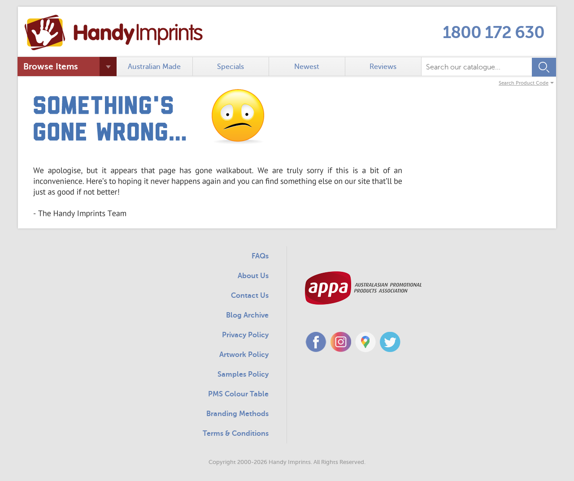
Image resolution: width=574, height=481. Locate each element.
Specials (230, 67)
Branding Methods (237, 414)
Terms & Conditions (236, 433)
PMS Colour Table (238, 394)
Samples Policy (243, 374)
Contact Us (250, 296)
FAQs (260, 256)
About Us (253, 276)
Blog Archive (247, 315)
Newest (306, 67)
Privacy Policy (245, 335)
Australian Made (154, 67)
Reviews (383, 67)
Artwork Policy (244, 355)
